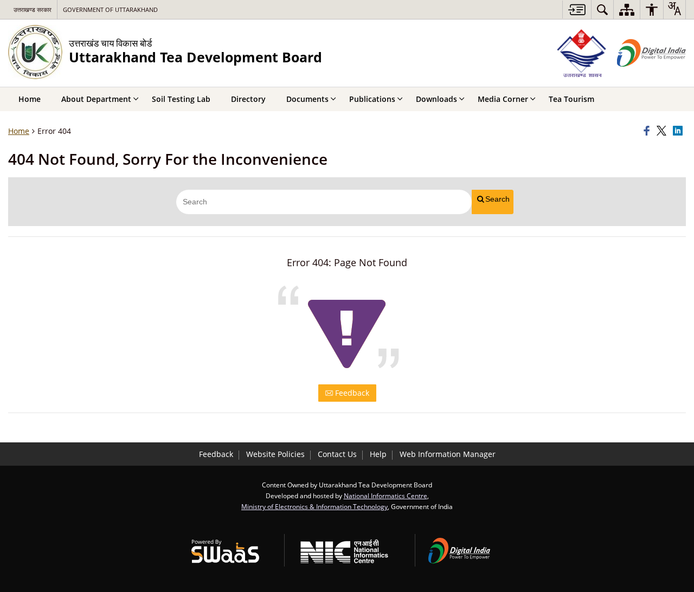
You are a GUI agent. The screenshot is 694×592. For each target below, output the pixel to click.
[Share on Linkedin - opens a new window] (679, 131)
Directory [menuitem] (248, 99)
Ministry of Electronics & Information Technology (314, 506)
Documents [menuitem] (307, 99)
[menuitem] (602, 9)
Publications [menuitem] (372, 99)
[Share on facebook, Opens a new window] (648, 131)
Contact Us (337, 454)
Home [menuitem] (29, 99)
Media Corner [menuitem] (503, 99)
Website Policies (275, 454)
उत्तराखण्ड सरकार (33, 9)
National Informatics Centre (385, 495)
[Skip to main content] (576, 9)
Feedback (351, 393)
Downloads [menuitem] (436, 99)
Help (378, 454)
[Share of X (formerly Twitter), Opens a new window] (663, 131)
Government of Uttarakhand (110, 9)
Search (497, 199)
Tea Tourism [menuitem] (571, 99)
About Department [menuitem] (96, 99)
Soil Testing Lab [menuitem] (181, 99)
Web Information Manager (448, 454)
